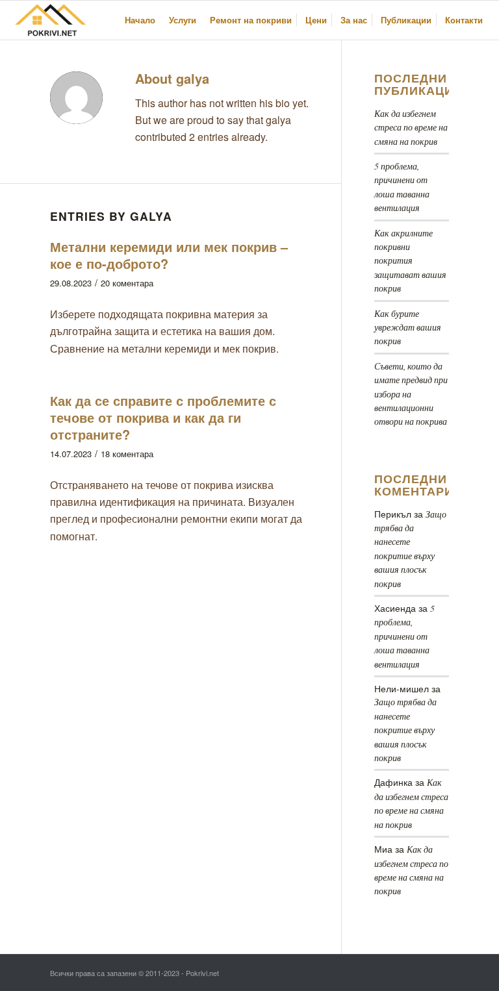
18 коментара (127, 453)
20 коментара (127, 283)
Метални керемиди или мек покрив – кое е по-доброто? (169, 255)
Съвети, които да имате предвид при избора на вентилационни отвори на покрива (411, 394)
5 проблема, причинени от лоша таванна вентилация (404, 636)
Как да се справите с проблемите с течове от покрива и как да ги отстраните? (163, 417)
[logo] (52, 20)
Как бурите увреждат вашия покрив (407, 327)
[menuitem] (140, 20)
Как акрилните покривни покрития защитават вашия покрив (410, 261)
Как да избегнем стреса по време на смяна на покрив (411, 127)
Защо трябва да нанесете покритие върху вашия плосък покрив (405, 730)
